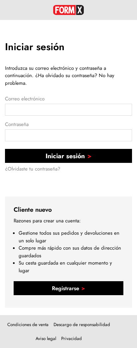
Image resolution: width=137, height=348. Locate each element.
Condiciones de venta (28, 324)
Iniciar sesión (65, 156)
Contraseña (17, 124)
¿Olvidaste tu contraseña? (32, 169)
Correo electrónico (25, 98)
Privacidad (71, 338)
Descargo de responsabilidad (82, 324)
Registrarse (65, 288)
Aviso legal (46, 338)
